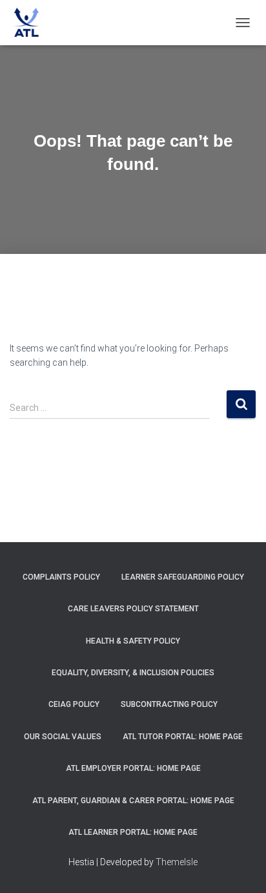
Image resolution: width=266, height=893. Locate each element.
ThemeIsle (177, 862)
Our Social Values (62, 736)
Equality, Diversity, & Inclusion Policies (133, 672)
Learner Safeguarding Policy (182, 577)
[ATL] (31, 22)
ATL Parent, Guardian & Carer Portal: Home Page (133, 800)
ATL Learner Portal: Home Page (133, 832)
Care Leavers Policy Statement (133, 608)
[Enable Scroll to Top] (240, 867)
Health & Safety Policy (133, 641)
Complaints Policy (61, 577)
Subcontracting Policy (169, 704)
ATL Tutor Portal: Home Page (183, 736)
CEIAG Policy (73, 704)
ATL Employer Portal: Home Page (133, 768)
